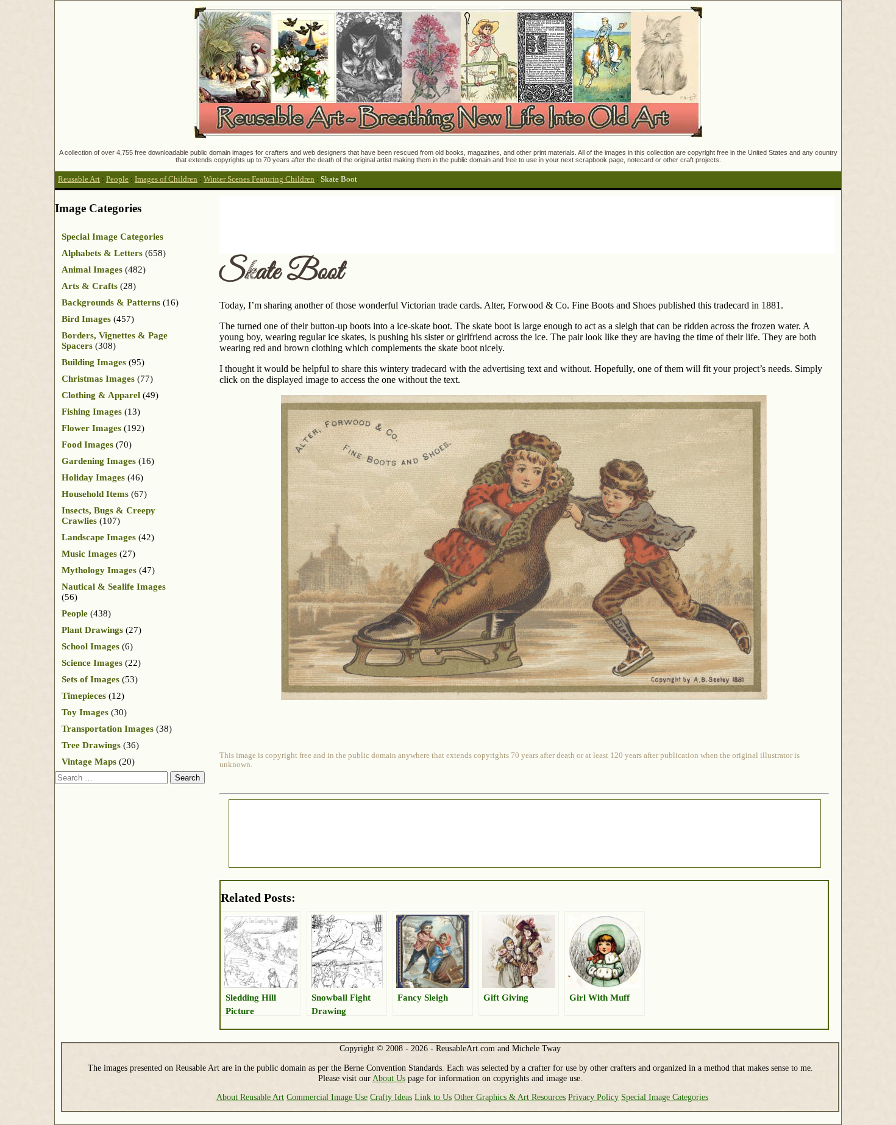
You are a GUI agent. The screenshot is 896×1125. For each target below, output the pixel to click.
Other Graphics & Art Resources (510, 1097)
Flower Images (91, 428)
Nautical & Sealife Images (114, 586)
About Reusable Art (250, 1097)
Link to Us (433, 1097)
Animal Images (92, 269)
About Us (388, 1078)
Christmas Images (98, 379)
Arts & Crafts (90, 286)
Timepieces (84, 696)
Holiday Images (93, 477)
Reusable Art (79, 179)
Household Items (95, 494)
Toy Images (85, 712)
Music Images (89, 554)
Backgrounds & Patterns (111, 302)
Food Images (87, 444)
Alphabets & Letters (102, 253)
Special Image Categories (112, 236)
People (117, 179)
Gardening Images (99, 461)
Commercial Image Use (327, 1097)
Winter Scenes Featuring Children (259, 179)
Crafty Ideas (391, 1097)
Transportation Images (108, 729)
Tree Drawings (91, 745)
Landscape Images (99, 537)
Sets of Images (90, 679)
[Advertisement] (441, 223)
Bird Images (86, 319)
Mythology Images (99, 570)
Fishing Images (92, 411)
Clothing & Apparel (101, 395)
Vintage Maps (89, 761)
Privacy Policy (593, 1097)
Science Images (92, 663)
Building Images (94, 362)
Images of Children (166, 179)
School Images (90, 646)
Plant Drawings (92, 630)
